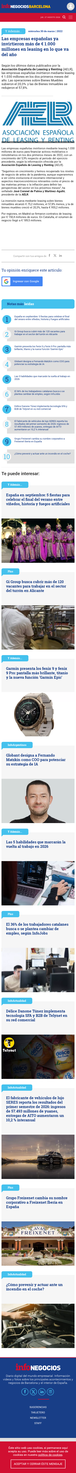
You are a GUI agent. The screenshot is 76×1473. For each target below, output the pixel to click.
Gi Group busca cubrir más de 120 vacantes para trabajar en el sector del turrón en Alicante (39, 333)
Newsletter (38, 1417)
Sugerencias (38, 1407)
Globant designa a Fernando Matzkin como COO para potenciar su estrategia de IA (41, 362)
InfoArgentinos (17, 745)
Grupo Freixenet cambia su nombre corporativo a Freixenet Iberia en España (39, 440)
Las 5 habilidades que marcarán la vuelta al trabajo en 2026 (42, 377)
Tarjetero (38, 1412)
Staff (38, 1423)
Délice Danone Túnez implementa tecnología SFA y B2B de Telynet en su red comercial (40, 407)
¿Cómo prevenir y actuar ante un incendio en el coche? (42, 453)
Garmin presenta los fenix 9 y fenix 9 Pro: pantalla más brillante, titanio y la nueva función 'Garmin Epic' (42, 348)
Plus (10, 571)
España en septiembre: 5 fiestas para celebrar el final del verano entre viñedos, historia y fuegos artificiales (42, 318)
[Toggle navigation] (70, 17)
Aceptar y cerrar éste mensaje (38, 1464)
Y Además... (13, 31)
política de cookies (50, 1455)
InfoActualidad (17, 1000)
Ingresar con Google (25, 281)
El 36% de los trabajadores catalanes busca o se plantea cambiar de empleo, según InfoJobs (39, 392)
